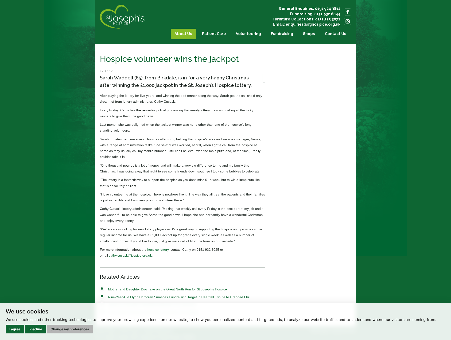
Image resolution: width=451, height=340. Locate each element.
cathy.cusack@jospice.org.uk (130, 255)
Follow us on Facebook (347, 12)
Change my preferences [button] (70, 329)
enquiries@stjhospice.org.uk (313, 24)
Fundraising (282, 33)
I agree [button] (14, 329)
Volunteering (248, 33)
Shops (309, 33)
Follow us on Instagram (347, 21)
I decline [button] (35, 329)
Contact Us (335, 33)
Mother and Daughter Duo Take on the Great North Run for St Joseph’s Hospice (167, 289)
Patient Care (214, 33)
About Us (183, 33)
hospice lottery (158, 249)
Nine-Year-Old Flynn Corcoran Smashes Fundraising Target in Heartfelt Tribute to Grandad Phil (178, 297)
